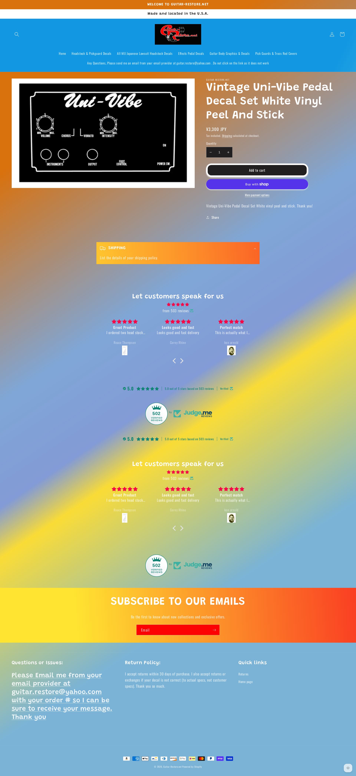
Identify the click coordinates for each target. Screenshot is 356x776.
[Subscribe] (214, 630)
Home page (245, 681)
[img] (178, 304)
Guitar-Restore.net (172, 766)
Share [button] (215, 217)
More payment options (257, 195)
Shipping (227, 136)
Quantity (211, 143)
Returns (243, 674)
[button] (17, 34)
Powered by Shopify (192, 766)
